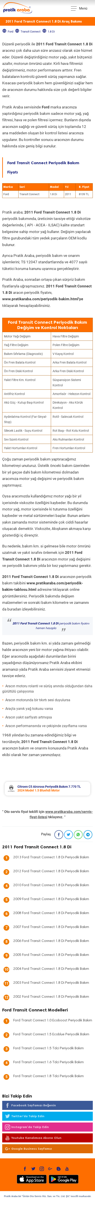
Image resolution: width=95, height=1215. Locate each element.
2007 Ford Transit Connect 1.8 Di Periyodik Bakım (51, 927)
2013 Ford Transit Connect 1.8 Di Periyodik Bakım (51, 857)
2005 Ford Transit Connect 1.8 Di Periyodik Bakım (51, 955)
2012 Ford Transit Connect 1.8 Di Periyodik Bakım (51, 871)
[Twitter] (68, 834)
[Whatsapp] (78, 834)
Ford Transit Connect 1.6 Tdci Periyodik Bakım (48, 1062)
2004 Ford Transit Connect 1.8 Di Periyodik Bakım (51, 969)
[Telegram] (88, 834)
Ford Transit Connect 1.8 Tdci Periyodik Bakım (48, 1076)
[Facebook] (58, 834)
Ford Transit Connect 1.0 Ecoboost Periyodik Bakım (52, 1020)
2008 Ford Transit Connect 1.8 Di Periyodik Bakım (51, 913)
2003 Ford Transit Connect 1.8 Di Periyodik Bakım (51, 983)
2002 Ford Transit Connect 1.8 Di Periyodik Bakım (51, 997)
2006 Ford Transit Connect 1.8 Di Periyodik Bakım (51, 941)
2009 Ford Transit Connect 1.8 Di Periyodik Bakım (51, 899)
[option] (47, 788)
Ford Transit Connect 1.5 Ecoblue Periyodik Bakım (51, 1034)
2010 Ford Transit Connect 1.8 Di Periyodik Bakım (51, 885)
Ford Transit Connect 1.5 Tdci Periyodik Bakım (48, 1048)
